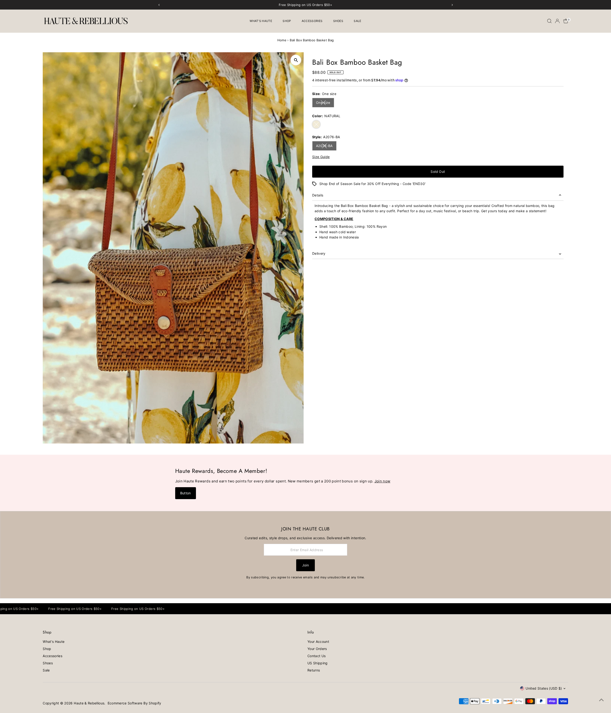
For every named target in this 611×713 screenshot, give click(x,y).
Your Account (318, 641)
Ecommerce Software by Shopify (134, 703)
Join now (382, 481)
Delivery (319, 253)
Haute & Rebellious (89, 703)
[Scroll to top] (601, 700)
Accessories (312, 21)
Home (281, 40)
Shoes (338, 21)
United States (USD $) (544, 688)
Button (185, 493)
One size (325, 103)
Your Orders (317, 649)
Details (317, 195)
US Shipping (317, 663)
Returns (313, 670)
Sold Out (438, 171)
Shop (287, 21)
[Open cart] (565, 21)
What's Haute (261, 21)
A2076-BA (326, 146)
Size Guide (321, 156)
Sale (357, 21)
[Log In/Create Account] (557, 21)
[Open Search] (549, 21)
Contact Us (316, 656)
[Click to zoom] (295, 60)
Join (305, 565)
